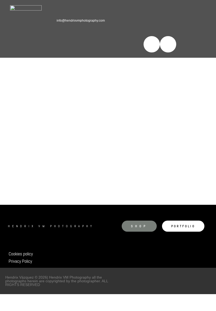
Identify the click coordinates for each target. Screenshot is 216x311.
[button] (133, 44)
